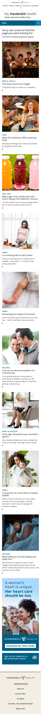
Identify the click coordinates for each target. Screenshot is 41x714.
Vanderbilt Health (20, 684)
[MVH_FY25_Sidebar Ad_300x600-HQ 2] (20, 614)
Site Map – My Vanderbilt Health (20, 704)
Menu (4, 23)
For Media (20, 699)
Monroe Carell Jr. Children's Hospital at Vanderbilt (20, 7)
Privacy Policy (20, 694)
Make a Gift (20, 709)
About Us (20, 689)
